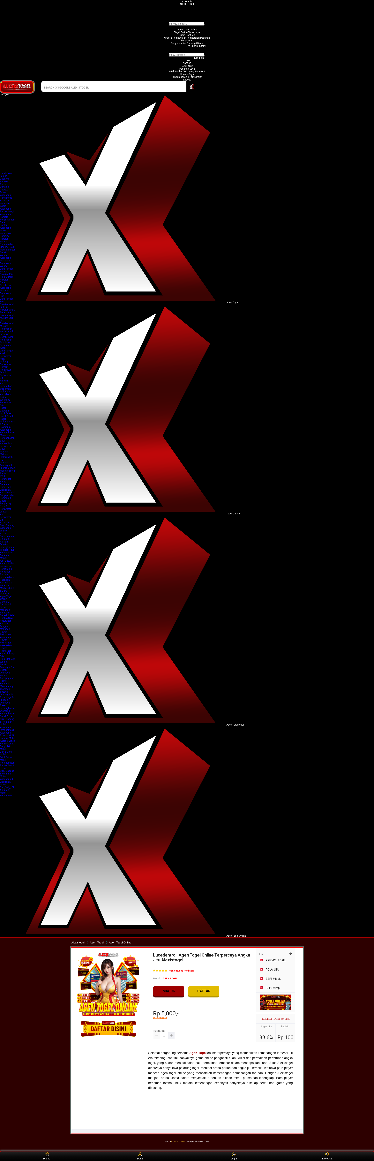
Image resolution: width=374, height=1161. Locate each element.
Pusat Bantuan (187, 35)
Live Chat (327, 1158)
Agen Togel (197, 1053)
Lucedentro (187, 1)
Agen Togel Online (187, 29)
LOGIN (187, 60)
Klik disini (199, 58)
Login (234, 1158)
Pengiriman (187, 40)
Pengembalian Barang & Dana (187, 43)
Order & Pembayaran (175, 37)
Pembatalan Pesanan (198, 37)
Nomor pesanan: (187, 51)
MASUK (169, 991)
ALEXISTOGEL (187, 4)
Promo (46, 1158)
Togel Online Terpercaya (187, 32)
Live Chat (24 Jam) (196, 46)
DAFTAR (187, 63)
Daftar (140, 1158)
